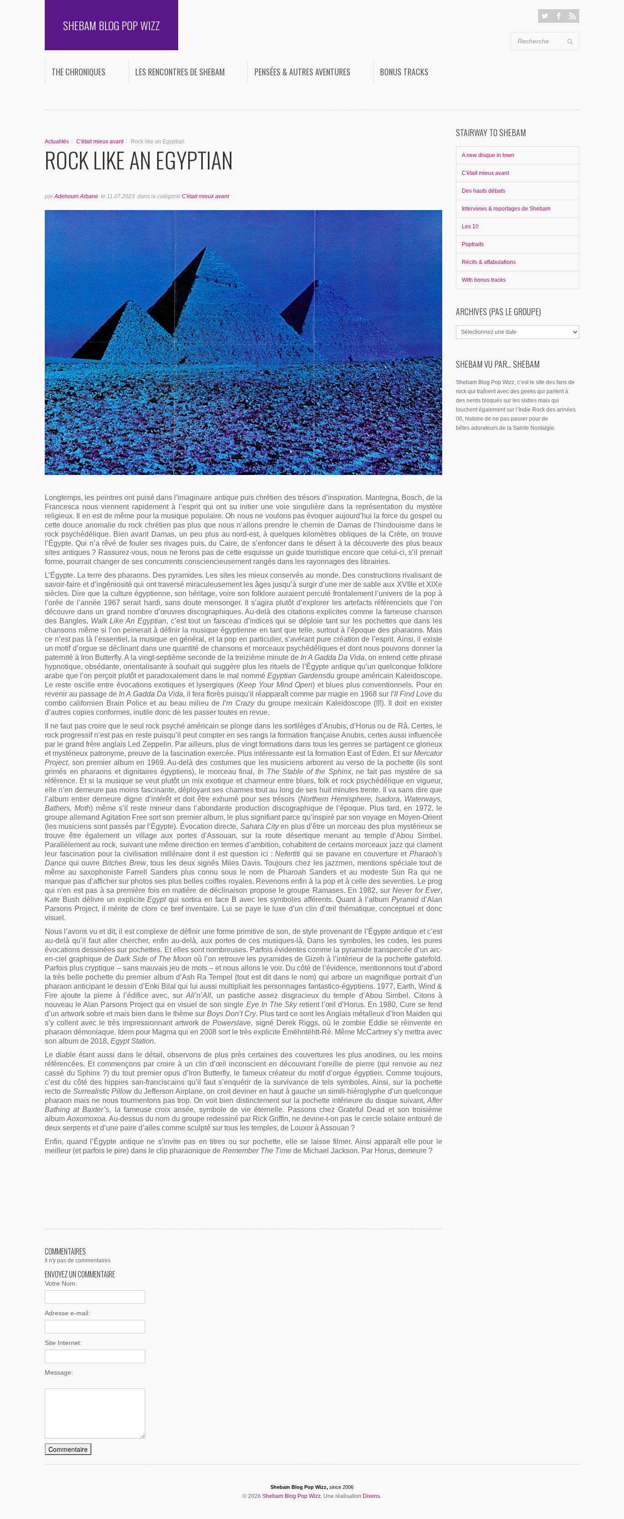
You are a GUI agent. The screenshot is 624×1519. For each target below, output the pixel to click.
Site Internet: (63, 1342)
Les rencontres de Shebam (180, 72)
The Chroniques (79, 72)
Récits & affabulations (489, 262)
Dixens (371, 1496)
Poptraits (473, 244)
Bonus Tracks (404, 72)
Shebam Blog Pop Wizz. (292, 1496)
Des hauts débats (483, 191)
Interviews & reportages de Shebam (506, 209)
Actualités (57, 141)
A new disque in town (488, 155)
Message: (59, 1372)
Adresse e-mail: (67, 1313)
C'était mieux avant (99, 141)
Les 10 (470, 226)
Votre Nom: (61, 1283)
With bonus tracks (484, 280)
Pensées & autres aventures (302, 72)
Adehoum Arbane (76, 196)
